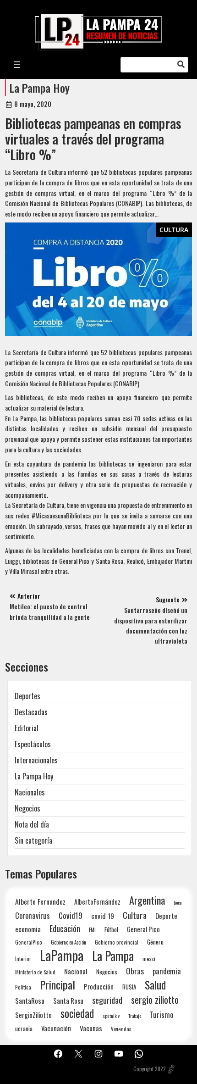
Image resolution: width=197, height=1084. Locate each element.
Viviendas (121, 1029)
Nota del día (32, 824)
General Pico (143, 929)
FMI (92, 930)
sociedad (77, 1013)
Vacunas (91, 1028)
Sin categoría (33, 840)
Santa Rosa (68, 1001)
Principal (57, 984)
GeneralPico (28, 942)
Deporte (166, 916)
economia (28, 929)
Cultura (173, 229)
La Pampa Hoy (40, 87)
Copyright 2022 (149, 1069)
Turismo (161, 1014)
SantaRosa (29, 1000)
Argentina (147, 900)
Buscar (181, 64)
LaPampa (61, 955)
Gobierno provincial (116, 942)
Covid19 (70, 915)
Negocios (27, 808)
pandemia (167, 971)
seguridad (107, 1000)
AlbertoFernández (97, 901)
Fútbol (111, 929)
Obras (135, 971)
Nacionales (30, 792)
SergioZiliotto (33, 1015)
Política (23, 987)
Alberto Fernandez (40, 901)
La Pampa (113, 956)
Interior (23, 958)
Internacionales (36, 760)
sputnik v (111, 1015)
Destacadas (31, 711)
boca (178, 902)
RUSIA (129, 986)
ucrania (24, 1028)
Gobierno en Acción (68, 942)
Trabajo (134, 1015)
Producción (99, 986)
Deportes (27, 695)
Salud (155, 984)
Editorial (26, 728)
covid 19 (102, 915)
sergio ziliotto (155, 1000)
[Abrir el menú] (16, 64)
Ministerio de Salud (35, 972)
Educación (64, 928)
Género (155, 941)
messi (148, 958)
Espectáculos (33, 744)
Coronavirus (32, 915)
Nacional (76, 971)
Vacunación (56, 1028)
